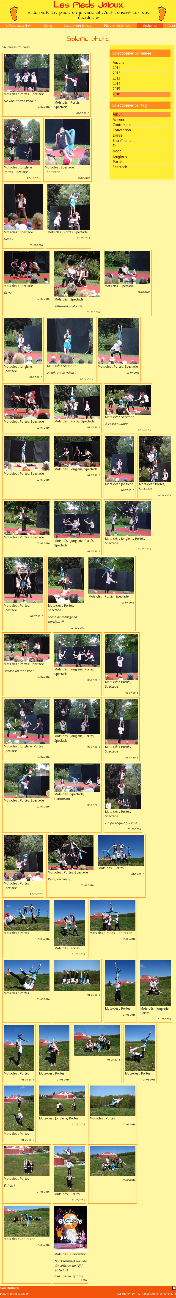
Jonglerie (120, 156)
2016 (116, 94)
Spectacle (120, 167)
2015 (116, 89)
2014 (116, 84)
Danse (118, 135)
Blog (48, 25)
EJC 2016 (78, 1276)
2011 (116, 68)
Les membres (78, 25)
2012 (116, 73)
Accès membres (9, 1287)
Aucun (118, 114)
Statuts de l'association (14, 1293)
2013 (116, 78)
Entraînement (124, 141)
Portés (118, 162)
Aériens (119, 120)
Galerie (150, 25)
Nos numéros (117, 25)
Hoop (117, 151)
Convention (122, 130)
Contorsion (122, 125)
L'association (18, 25)
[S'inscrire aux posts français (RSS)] (174, 1287)
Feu (115, 146)
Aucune (118, 63)
